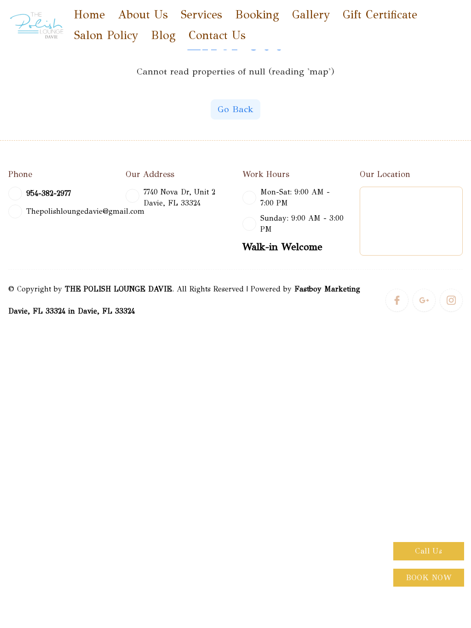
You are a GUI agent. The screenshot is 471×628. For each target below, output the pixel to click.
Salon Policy (106, 35)
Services (201, 14)
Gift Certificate (380, 14)
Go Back (235, 109)
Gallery (311, 14)
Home (89, 14)
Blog (163, 35)
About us (143, 14)
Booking (257, 14)
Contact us (217, 35)
